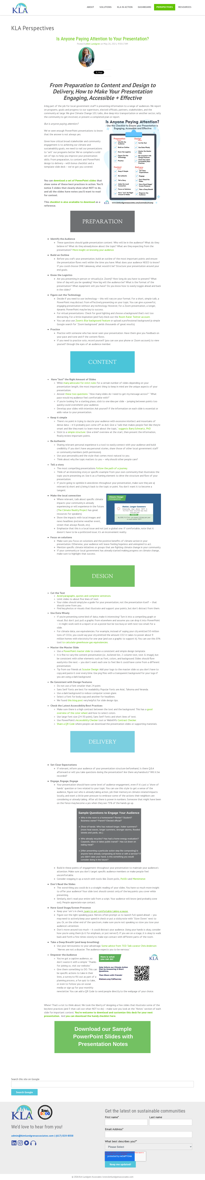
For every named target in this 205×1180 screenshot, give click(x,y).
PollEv (124, 878)
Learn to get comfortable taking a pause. (106, 911)
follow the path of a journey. (111, 468)
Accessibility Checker (87, 720)
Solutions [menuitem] (105, 7)
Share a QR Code (66, 723)
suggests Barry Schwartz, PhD (135, 428)
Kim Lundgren (93, 43)
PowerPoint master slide (76, 651)
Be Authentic (57, 441)
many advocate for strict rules (79, 382)
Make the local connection (65, 495)
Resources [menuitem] (184, 7)
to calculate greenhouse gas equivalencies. (85, 642)
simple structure (76, 432)
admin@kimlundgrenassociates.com (32, 1135)
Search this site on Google (25, 1079)
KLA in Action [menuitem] (124, 7)
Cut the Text (57, 592)
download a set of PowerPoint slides (74, 180)
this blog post (75, 700)
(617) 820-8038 (64, 1135)
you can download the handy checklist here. (91, 1016)
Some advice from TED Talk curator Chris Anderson (129, 945)
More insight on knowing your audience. (93, 249)
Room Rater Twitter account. (134, 316)
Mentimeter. (139, 878)
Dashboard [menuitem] (144, 7)
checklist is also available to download (72, 202)
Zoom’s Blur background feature (92, 320)
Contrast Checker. (127, 720)
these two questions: (77, 393)
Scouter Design (90, 669)
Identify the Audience (62, 238)
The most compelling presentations (76, 468)
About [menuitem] (90, 7)
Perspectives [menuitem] (164, 7)
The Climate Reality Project (72, 510)
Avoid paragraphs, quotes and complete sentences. (84, 595)
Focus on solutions (61, 537)
